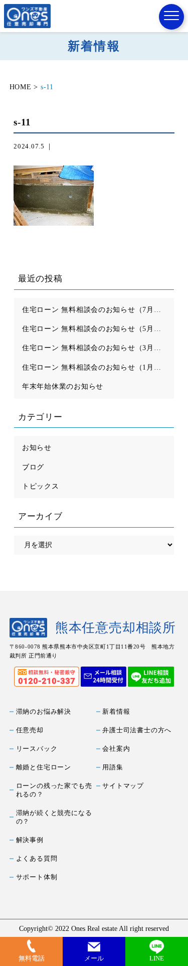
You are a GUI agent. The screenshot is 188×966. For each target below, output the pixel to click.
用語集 (112, 767)
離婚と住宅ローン (43, 767)
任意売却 (30, 730)
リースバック (37, 748)
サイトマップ (123, 785)
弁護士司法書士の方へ (136, 730)
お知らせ (37, 447)
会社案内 (116, 748)
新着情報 (116, 711)
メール (94, 958)
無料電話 (32, 958)
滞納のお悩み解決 (43, 711)
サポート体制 (37, 877)
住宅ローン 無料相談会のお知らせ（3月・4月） (98, 348)
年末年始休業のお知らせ (62, 386)
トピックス (40, 486)
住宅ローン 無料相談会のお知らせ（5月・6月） (98, 329)
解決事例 (30, 840)
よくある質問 (37, 858)
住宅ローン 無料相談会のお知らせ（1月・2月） (98, 367)
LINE (156, 958)
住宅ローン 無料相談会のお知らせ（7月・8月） (98, 309)
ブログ (33, 467)
